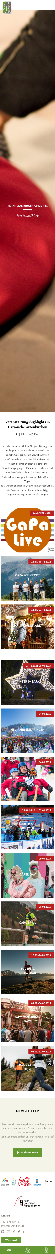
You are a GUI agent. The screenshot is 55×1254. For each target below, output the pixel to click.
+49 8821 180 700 (10, 1221)
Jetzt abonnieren (27, 1152)
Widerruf (11, 1240)
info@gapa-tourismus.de (12, 1225)
